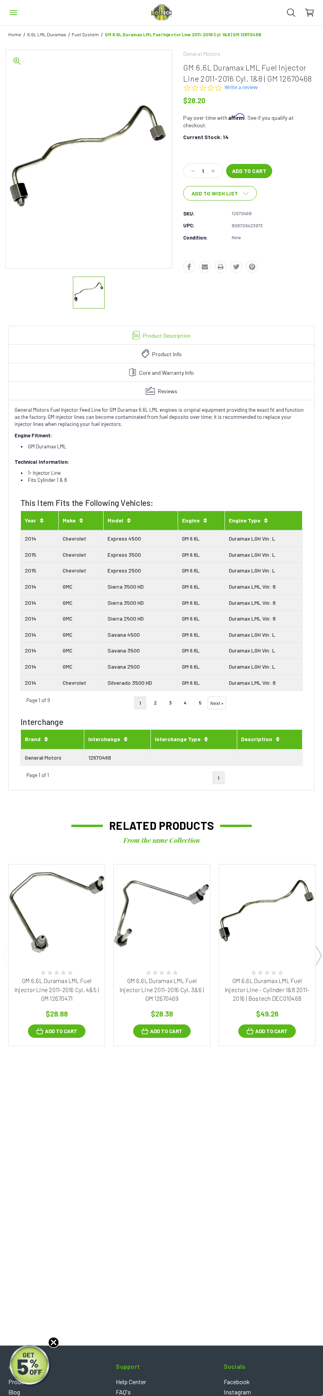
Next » (216, 703)
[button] (30, 1365)
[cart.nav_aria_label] (313, 12)
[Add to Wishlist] (64, 941)
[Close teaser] (53, 1342)
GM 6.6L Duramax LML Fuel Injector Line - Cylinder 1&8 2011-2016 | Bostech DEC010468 (267, 989)
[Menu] (13, 12)
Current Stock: (205, 137)
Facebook (237, 1381)
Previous (5, 955)
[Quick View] (48, 941)
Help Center (131, 1381)
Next (318, 955)
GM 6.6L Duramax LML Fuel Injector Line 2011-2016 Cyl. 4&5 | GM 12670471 (57, 989)
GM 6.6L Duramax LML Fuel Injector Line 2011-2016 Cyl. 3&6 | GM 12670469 (162, 989)
